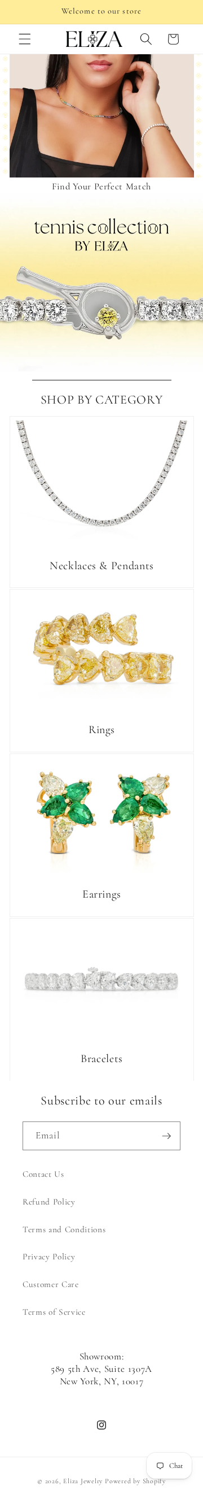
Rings (101, 730)
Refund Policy (49, 1202)
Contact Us (43, 1174)
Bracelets (102, 1058)
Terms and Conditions (64, 1229)
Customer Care (51, 1284)
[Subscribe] (166, 1136)
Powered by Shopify (135, 1481)
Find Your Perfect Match (101, 186)
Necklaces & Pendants (101, 566)
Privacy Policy (49, 1256)
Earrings (101, 894)
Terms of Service (54, 1312)
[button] (24, 39)
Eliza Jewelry (83, 1481)
